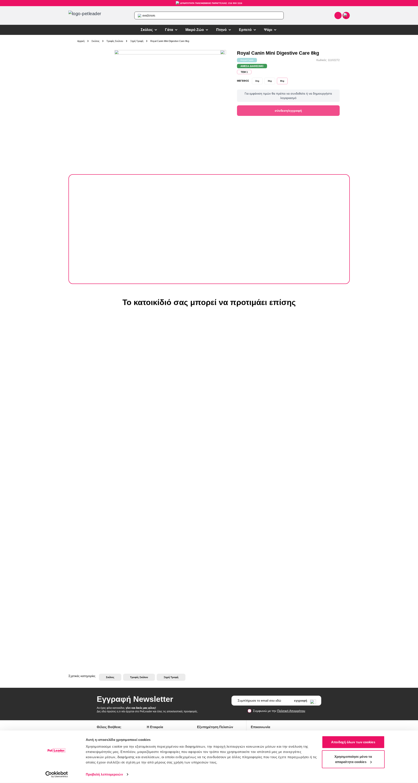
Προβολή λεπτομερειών (104, 774)
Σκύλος (147, 30)
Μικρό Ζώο (194, 30)
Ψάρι (268, 30)
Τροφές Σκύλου (114, 41)
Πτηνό (221, 30)
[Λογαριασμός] (338, 15)
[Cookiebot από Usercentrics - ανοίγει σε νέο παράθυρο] (56, 774)
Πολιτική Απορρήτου (291, 711)
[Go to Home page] (90, 16)
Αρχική (80, 41)
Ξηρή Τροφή (136, 41)
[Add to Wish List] (223, 52)
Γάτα (169, 30)
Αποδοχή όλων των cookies (353, 742)
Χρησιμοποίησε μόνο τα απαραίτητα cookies (353, 758)
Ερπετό (245, 30)
